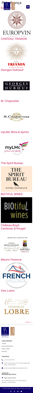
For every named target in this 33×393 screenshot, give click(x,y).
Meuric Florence (11, 259)
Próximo (28, 322)
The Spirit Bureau (12, 163)
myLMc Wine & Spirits (15, 132)
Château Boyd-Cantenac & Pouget (13, 227)
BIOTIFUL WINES (12, 194)
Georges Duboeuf (12, 70)
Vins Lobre (7, 290)
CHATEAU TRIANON (14, 38)
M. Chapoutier (10, 101)
